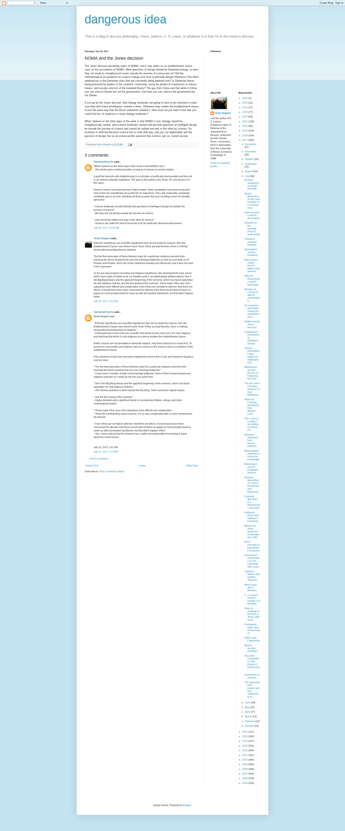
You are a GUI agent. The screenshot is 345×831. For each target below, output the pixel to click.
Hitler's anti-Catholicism (252, 639)
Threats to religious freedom (250, 242)
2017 (245, 140)
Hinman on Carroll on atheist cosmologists (252, 295)
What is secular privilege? (251, 648)
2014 (245, 741)
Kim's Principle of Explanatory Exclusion (252, 546)
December (250, 144)
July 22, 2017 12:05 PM (106, 227)
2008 (245, 769)
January (249, 725)
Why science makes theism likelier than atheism (252, 266)
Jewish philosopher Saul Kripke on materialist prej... (252, 355)
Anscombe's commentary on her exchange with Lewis (252, 561)
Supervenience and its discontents (252, 215)
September (251, 164)
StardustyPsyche (103, 161)
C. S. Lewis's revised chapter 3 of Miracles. (252, 599)
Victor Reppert (102, 238)
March (248, 716)
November (250, 151)
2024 (245, 107)
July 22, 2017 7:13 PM (106, 451)
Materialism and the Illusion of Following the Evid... (251, 373)
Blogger (187, 805)
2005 (245, 783)
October (249, 159)
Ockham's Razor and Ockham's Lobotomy (251, 517)
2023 (245, 112)
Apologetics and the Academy (251, 252)
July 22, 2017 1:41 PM (106, 301)
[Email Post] (130, 144)
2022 (245, 116)
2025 (245, 102)
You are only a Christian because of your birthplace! (252, 389)
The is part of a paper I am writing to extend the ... (251, 424)
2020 (245, 126)
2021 (245, 121)
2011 (245, 755)
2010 (245, 759)
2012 (245, 750)
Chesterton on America (252, 676)
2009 (245, 764)
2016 (245, 731)
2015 (245, 736)
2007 (245, 773)
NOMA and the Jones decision (252, 324)
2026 (245, 98)
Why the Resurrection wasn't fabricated (252, 280)
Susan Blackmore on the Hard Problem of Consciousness (252, 200)
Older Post (191, 465)
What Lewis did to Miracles (250, 587)
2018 (245, 135)
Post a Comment (99, 458)
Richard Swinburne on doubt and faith (251, 184)
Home (142, 465)
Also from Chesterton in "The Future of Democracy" (252, 663)
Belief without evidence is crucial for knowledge (252, 455)
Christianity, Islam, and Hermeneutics (252, 628)
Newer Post (92, 465)
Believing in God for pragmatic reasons (251, 468)
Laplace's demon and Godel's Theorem (252, 575)
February (250, 721)
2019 (245, 130)
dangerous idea (126, 19)
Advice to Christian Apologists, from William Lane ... (251, 406)
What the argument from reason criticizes (251, 440)
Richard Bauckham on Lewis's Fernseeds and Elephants (251, 484)
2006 (245, 778)
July (247, 176)
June (248, 702)
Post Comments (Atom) (111, 471)
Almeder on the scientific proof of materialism (252, 228)
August (249, 171)
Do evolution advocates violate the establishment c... (251, 311)
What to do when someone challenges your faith (251, 532)
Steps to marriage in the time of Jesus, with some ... (252, 614)
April (248, 711)
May (247, 707)
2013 (245, 745)
